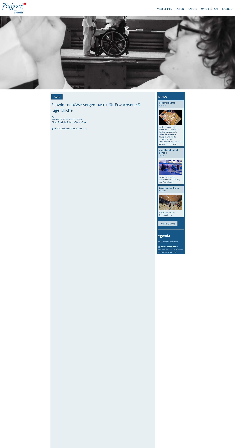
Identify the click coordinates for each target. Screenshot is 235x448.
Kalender (227, 8)
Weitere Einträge (167, 224)
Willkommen (164, 8)
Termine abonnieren (168, 247)
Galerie (192, 8)
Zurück (57, 97)
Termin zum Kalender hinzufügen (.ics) (70, 129)
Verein (180, 8)
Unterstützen (209, 8)
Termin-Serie (80, 122)
